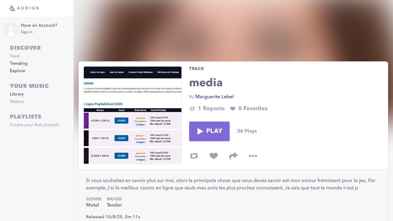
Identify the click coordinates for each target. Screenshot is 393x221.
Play (214, 131)
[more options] (253, 156)
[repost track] (194, 156)
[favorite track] (214, 156)
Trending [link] (19, 63)
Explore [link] (17, 71)
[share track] (233, 156)
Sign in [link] (27, 32)
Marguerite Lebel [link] (214, 97)
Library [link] (17, 94)
